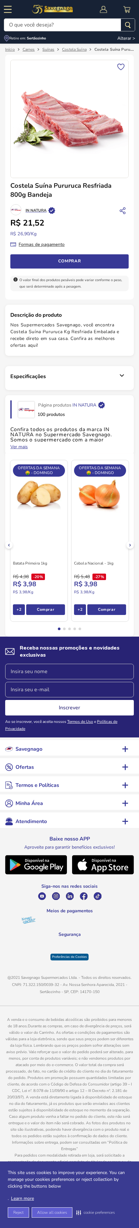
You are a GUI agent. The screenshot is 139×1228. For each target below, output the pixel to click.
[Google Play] (36, 872)
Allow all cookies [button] (52, 1212)
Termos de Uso (80, 721)
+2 (18, 609)
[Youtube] (41, 896)
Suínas (48, 49)
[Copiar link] (123, 210)
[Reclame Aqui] (86, 947)
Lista (120, 66)
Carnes (29, 49)
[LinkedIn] (69, 896)
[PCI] (69, 943)
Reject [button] (18, 1212)
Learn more (22, 1198)
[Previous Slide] (9, 545)
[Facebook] (83, 896)
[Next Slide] (130, 545)
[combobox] (69, 24)
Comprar (69, 261)
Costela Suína (74, 49)
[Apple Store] (103, 872)
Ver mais (19, 447)
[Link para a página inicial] (10, 49)
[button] (95, 1212)
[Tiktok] (97, 896)
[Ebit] (53, 947)
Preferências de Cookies (69, 962)
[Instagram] (55, 896)
